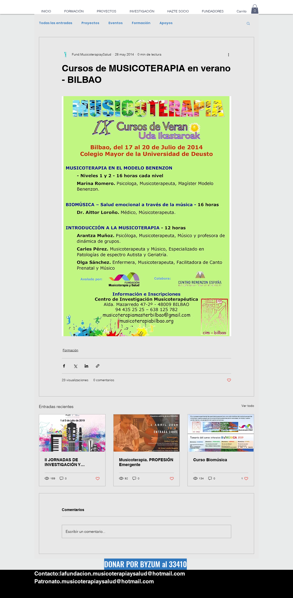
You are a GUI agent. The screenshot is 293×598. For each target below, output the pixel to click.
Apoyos (166, 23)
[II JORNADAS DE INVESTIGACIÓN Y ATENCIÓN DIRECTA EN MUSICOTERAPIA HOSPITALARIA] (72, 433)
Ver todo (247, 406)
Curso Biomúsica (210, 459)
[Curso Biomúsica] (221, 433)
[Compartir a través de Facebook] (64, 366)
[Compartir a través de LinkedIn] (86, 366)
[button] (255, 9)
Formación (141, 23)
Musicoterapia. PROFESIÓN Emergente (146, 462)
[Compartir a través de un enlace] (97, 366)
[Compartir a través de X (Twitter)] (75, 366)
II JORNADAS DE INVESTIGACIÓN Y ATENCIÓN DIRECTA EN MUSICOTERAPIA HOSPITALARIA (68, 462)
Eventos (116, 23)
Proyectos (90, 23)
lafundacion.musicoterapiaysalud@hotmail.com (122, 573)
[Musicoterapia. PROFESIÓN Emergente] (147, 433)
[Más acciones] (228, 54)
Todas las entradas (55, 23)
